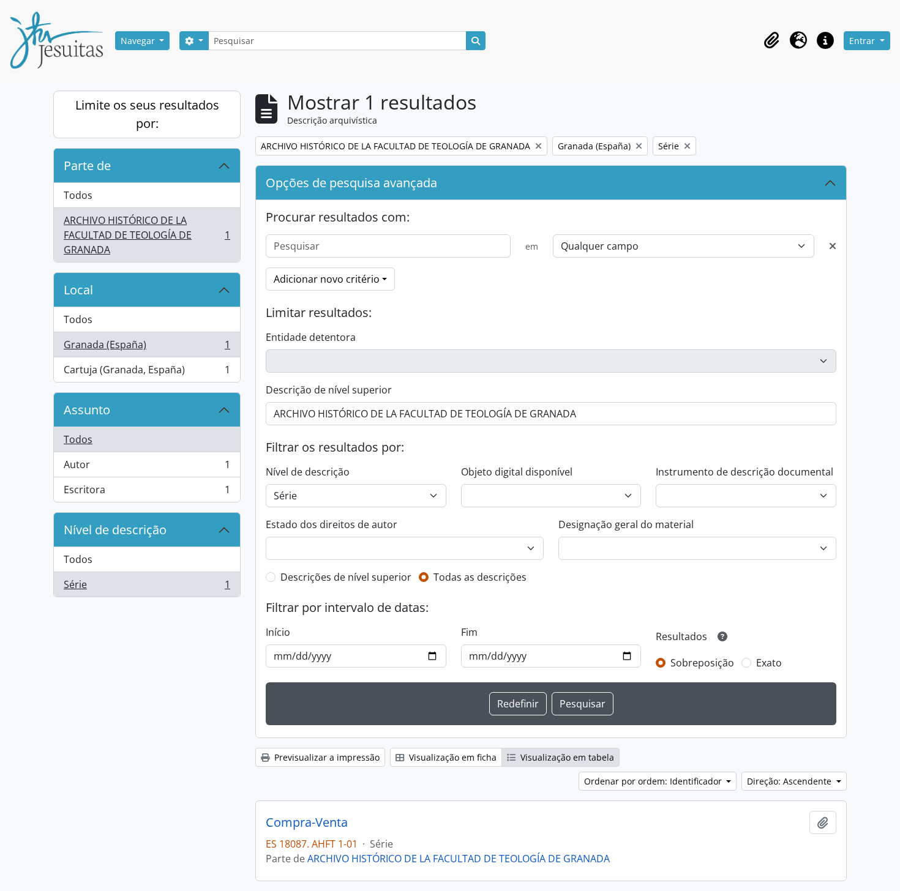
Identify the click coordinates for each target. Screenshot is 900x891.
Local (78, 289)
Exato (769, 662)
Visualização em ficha (452, 757)
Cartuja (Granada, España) (146, 372)
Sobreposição (702, 662)
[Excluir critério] (832, 246)
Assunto (87, 409)
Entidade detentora (311, 337)
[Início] (61, 40)
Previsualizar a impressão (326, 757)
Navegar (139, 41)
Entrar (863, 41)
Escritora (146, 492)
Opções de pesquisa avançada (351, 182)
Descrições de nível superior (345, 577)
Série (146, 587)
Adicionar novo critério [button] (327, 279)
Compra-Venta (307, 822)
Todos (78, 195)
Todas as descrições (480, 577)
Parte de (87, 165)
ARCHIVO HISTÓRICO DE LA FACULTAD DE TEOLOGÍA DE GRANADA (146, 235)
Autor (146, 467)
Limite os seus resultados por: (147, 114)
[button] (771, 40)
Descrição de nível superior (329, 390)
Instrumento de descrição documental (744, 472)
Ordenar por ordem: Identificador (654, 781)
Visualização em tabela (566, 757)
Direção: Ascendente (790, 781)
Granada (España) (146, 347)
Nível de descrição (115, 529)
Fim (469, 632)
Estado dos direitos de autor (331, 524)
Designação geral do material (626, 524)
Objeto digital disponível (516, 472)
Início (278, 632)
